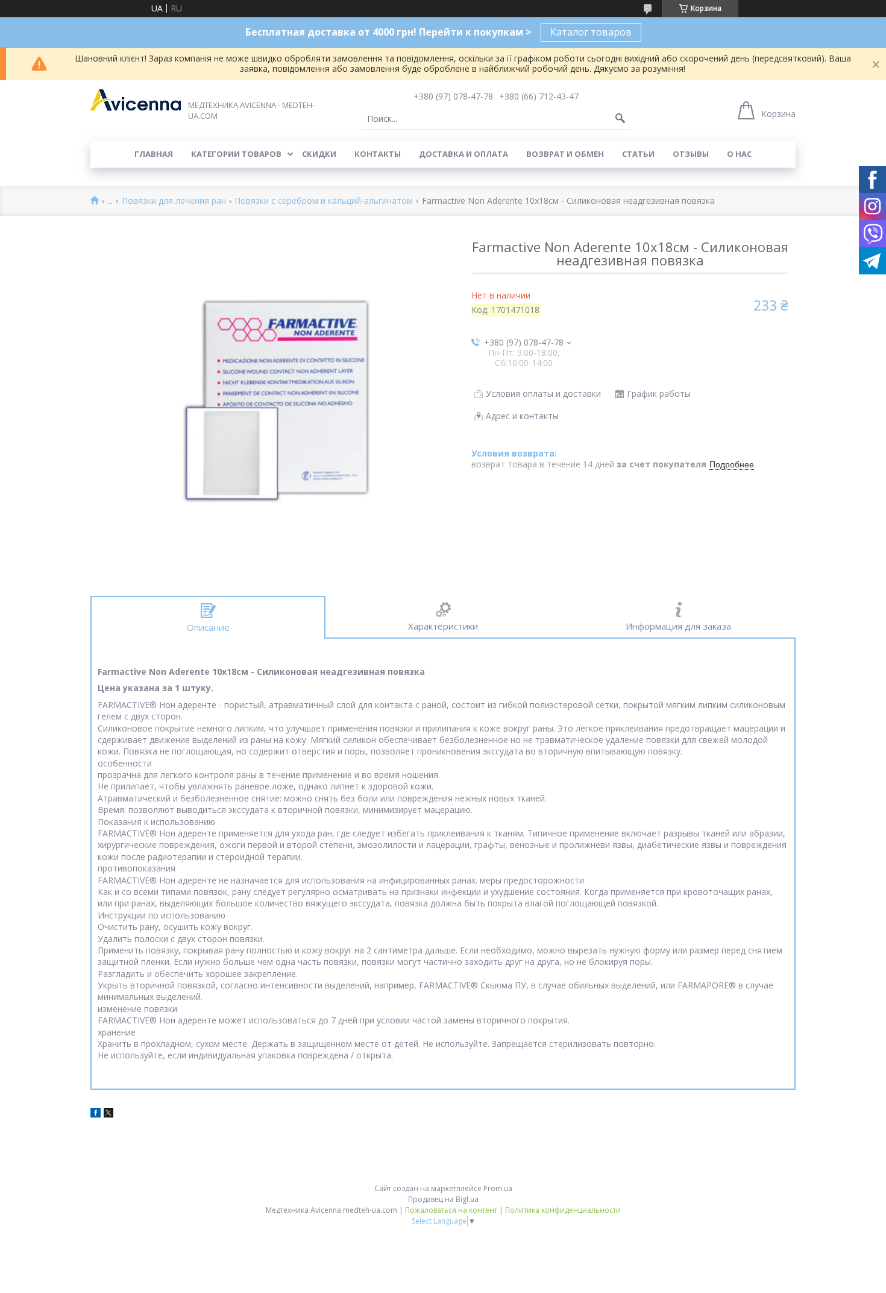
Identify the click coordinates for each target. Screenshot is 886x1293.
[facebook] (95, 1114)
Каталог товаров (591, 32)
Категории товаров (236, 153)
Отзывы (691, 153)
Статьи (638, 153)
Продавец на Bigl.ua (443, 1199)
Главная (153, 153)
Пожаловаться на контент (451, 1210)
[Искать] (620, 119)
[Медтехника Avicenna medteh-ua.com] (135, 100)
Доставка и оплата (463, 153)
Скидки (319, 153)
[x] (108, 1114)
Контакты (377, 153)
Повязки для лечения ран (174, 201)
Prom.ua (497, 1188)
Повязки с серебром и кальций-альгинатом (323, 201)
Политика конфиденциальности (563, 1210)
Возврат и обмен (565, 153)
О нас (739, 153)
